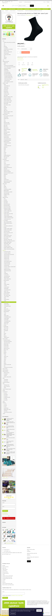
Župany (5, 106)
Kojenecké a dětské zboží (8, 51)
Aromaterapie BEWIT (7, 72)
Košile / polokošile (7, 292)
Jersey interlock (6, 160)
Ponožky (5, 285)
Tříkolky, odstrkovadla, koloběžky (9, 249)
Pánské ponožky (6, 257)
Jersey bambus (6, 166)
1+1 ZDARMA (6, 47)
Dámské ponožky (6, 255)
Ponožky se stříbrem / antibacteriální (9, 266)
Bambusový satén (6, 122)
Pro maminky (6, 220)
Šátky (5, 334)
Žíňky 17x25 (5, 110)
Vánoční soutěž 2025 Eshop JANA (7, 583)
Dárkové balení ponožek (7, 261)
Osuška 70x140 (6, 92)
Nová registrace (4, 512)
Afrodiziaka (5, 410)
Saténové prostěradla (7, 171)
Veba (4, 151)
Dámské (5, 352)
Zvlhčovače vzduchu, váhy (8, 239)
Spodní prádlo (6, 288)
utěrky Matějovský (7, 85)
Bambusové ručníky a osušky (8, 111)
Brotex (5, 148)
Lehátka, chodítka (6, 244)
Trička (5, 281)
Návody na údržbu (5, 572)
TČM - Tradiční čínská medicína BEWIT (9, 66)
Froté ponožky (6, 274)
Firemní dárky (6, 379)
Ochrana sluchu (6, 346)
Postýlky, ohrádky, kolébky (8, 228)
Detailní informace (20, 59)
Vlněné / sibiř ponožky (7, 278)
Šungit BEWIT (6, 69)
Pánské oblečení (6, 280)
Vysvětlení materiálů (5, 573)
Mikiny (5, 283)
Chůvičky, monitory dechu (8, 235)
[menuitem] (3, 9)
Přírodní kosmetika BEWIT (8, 75)
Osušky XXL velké (6, 94)
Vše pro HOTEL (5, 368)
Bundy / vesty (6, 291)
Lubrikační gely (6, 408)
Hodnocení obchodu (27, 2)
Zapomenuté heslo (5, 514)
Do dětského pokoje (7, 397)
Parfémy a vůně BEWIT (7, 68)
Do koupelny (6, 394)
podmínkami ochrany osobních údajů (16, 595)
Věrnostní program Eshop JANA (7, 577)
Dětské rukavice (6, 337)
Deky (4, 55)
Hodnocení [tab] (22, 79)
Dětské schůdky (6, 215)
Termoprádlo (6, 330)
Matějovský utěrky (6, 113)
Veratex (5, 152)
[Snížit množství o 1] (20, 53)
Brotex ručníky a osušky (7, 102)
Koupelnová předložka (7, 98)
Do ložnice (5, 393)
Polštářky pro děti (6, 194)
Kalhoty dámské (6, 299)
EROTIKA (4, 402)
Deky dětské (6, 202)
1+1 (4, 43)
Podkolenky (6, 273)
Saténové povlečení (7, 123)
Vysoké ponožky (6, 265)
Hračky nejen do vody (7, 219)
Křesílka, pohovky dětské (8, 230)
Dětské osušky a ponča (7, 99)
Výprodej (5, 46)
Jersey (5, 163)
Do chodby (5, 398)
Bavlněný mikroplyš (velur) (8, 167)
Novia (43, 85)
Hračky (4, 390)
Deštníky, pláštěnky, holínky (8, 247)
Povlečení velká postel (7, 145)
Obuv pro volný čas (7, 386)
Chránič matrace (6, 179)
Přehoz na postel (6, 156)
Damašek (5, 130)
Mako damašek (6, 128)
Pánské (5, 351)
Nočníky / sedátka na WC (8, 210)
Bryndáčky (5, 200)
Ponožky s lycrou (6, 259)
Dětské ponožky (6, 258)
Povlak (5, 153)
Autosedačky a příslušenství (8, 225)
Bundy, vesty (6, 308)
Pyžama (5, 325)
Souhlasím (39, 610)
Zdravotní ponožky (7, 276)
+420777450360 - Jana (7, 554)
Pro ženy (5, 404)
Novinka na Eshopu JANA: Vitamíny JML (33, 557)
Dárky (4, 378)
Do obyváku (5, 400)
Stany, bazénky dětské (7, 236)
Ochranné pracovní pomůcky (8, 367)
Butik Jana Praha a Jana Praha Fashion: (8, 584)
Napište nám (4, 568)
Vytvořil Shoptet (47, 612)
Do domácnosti (5, 391)
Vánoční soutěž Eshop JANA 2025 (32, 553)
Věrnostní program (20, 57)
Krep (4, 119)
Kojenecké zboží (5, 197)
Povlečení (5, 375)
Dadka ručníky (6, 103)
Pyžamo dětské (6, 318)
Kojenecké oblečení (7, 204)
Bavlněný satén (6, 118)
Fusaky (5, 224)
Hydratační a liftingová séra (8, 77)
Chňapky (5, 109)
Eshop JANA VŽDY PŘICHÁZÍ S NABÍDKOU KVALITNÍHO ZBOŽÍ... (13, 552)
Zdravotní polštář (6, 193)
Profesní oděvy (6, 345)
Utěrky (5, 84)
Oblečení (5, 57)
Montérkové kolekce (7, 340)
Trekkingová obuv (6, 385)
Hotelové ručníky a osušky (8, 100)
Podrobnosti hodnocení (29, 15)
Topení (3, 574)
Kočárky (5, 227)
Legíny (5, 300)
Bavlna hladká (6, 117)
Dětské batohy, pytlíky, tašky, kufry (9, 240)
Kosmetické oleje (7, 80)
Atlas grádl (5, 157)
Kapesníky (5, 107)
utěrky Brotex (6, 87)
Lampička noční (6, 234)
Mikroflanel (5, 133)
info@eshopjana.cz (7, 549)
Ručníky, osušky (6, 50)
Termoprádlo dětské (7, 321)
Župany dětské (6, 322)
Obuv (4, 366)
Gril (3, 60)
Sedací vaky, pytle (6, 231)
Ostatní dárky (6, 380)
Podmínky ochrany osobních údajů (7, 575)
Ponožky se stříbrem (7, 253)
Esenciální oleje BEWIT (7, 73)
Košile (5, 307)
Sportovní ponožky (7, 262)
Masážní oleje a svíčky (7, 409)
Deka (4, 185)
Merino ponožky (6, 277)
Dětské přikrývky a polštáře (8, 191)
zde (29, 611)
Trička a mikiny (6, 327)
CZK (44, 2)
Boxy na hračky (6, 238)
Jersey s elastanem (7, 164)
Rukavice (5, 336)
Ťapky (5, 272)
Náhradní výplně (6, 190)
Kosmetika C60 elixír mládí (8, 76)
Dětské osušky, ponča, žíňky (8, 213)
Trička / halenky (6, 296)
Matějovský (5, 147)
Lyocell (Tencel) (6, 136)
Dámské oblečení (6, 293)
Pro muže (5, 405)
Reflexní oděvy (6, 344)
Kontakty (20, 2)
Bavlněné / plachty (6, 170)
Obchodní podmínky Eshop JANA (7, 578)
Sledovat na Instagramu (9, 543)
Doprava (3, 580)
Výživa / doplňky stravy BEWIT (8, 81)
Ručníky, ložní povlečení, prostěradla (9, 42)
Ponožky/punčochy (7, 302)
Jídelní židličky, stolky (7, 243)
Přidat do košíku (26, 52)
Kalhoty (5, 357)
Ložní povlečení (5, 114)
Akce (3, 41)
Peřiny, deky (5, 183)
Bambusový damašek (7, 129)
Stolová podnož (6, 53)
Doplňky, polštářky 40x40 (7, 242)
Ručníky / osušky (5, 83)
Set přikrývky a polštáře (7, 189)
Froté (5, 162)
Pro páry (5, 406)
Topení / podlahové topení (7, 389)
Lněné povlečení (6, 137)
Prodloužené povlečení (7, 140)
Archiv (29, 561)
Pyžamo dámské (6, 304)
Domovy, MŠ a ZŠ (5, 371)
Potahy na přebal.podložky (8, 216)
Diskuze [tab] (26, 79)
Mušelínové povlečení (7, 134)
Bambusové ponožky (7, 269)
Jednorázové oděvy (7, 342)
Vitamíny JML (6, 62)
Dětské (5, 353)
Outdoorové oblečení (6, 382)
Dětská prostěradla (7, 182)
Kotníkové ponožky (7, 264)
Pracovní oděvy (5, 338)
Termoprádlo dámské (7, 306)
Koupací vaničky (6, 212)
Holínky (5, 387)
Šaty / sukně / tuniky (7, 295)
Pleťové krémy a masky (8, 79)
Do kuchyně (5, 395)
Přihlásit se (5, 510)
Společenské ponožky (7, 270)
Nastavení (13, 613)
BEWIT (5, 64)
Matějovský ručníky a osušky (8, 96)
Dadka (5, 149)
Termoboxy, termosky (7, 246)
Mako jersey (6, 126)
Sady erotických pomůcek (8, 412)
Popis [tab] (19, 79)
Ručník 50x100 (6, 91)
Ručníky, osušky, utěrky (7, 376)
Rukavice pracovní (6, 348)
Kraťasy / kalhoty (6, 284)
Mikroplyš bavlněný (7, 132)
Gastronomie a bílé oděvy (8, 341)
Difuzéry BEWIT (6, 70)
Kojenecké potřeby (7, 205)
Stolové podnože (5, 370)
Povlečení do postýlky (7, 142)
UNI (4, 332)
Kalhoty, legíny (6, 315)
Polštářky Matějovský (7, 155)
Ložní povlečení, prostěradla (8, 49)
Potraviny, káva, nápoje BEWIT (8, 65)
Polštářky (5, 144)
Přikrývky (5, 187)
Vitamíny (5, 58)
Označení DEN (4, 570)
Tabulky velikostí (4, 569)
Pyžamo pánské (6, 287)
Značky (4, 413)
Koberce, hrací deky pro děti (8, 232)
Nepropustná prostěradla (8, 181)
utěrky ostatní (6, 88)
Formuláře (3, 579)
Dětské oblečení (6, 311)
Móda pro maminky (7, 310)
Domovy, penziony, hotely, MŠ (8, 115)
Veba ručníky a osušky (7, 104)
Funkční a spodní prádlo (7, 364)
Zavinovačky (6, 201)
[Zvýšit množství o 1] (20, 51)
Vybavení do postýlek (7, 206)
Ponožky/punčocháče (7, 251)
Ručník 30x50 (6, 89)
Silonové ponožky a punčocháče (9, 254)
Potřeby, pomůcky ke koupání (8, 217)
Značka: (36, 15)
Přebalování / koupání (7, 208)
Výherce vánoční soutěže (31, 549)
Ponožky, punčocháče (7, 54)
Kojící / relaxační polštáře (7, 221)
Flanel (5, 121)
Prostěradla (4, 159)
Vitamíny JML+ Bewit (6, 61)
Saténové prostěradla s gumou (8, 172)
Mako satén (5, 125)
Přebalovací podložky (7, 209)
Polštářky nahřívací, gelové (8, 223)
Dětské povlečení (6, 141)
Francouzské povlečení (7, 138)
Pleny (5, 198)
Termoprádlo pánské (7, 289)
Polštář (5, 186)
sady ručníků (6, 95)
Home (4, 401)
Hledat (32, 5)
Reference (4, 582)
